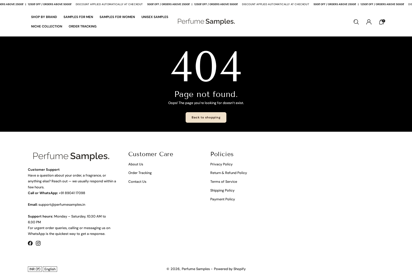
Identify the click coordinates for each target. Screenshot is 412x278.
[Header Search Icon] (356, 21)
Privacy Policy (221, 164)
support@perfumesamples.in (61, 204)
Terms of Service (223, 181)
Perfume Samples (196, 269)
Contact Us (137, 181)
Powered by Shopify (230, 269)
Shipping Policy (222, 190)
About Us (135, 164)
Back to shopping (206, 117)
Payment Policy (222, 199)
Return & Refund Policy (228, 173)
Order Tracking (140, 173)
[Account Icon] (368, 21)
